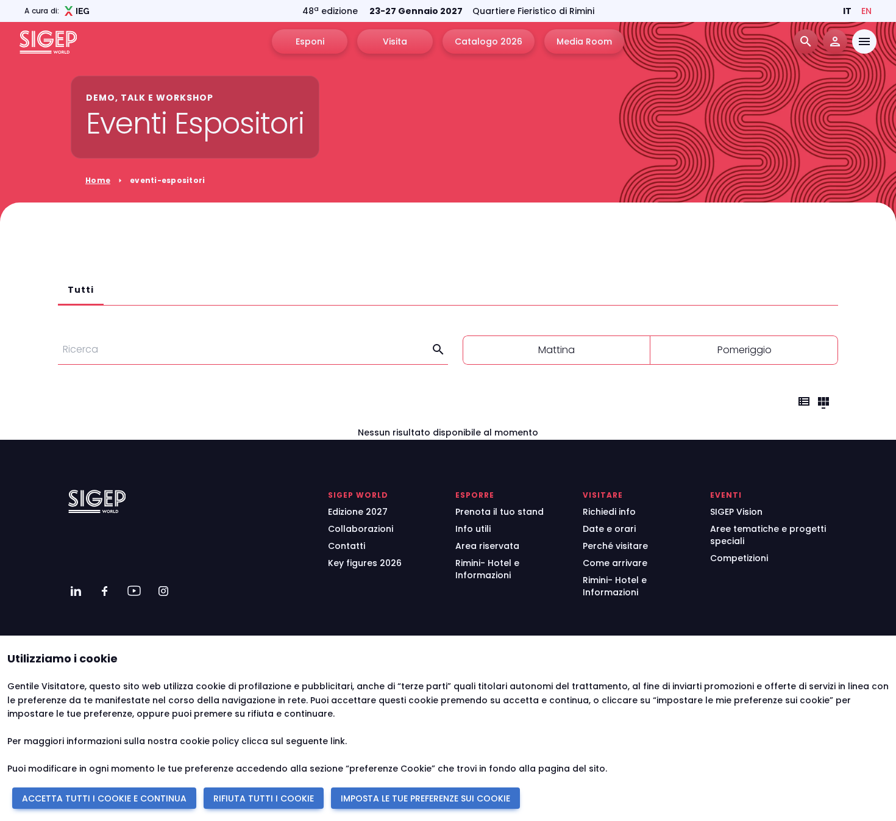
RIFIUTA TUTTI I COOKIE (263, 798)
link (337, 741)
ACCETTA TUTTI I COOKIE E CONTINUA (104, 798)
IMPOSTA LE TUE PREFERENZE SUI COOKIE (425, 798)
